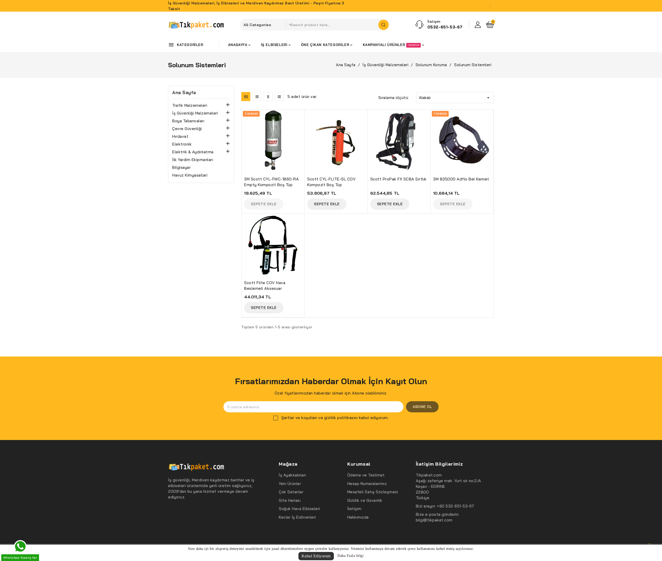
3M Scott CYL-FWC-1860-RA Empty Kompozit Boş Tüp (271, 182)
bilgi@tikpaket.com (434, 520)
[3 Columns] (257, 96)
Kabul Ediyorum (316, 556)
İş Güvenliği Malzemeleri (195, 113)
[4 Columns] (246, 96)
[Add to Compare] (302, 126)
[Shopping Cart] (490, 24)
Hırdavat (180, 136)
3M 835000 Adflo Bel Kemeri (461, 179)
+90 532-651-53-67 (455, 506)
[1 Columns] (279, 96)
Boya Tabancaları (188, 120)
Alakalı (455, 98)
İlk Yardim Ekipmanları (192, 159)
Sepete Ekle (327, 204)
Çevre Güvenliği (187, 128)
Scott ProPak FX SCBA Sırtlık (398, 179)
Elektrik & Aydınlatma (193, 151)
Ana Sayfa (184, 92)
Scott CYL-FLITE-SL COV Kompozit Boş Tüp (331, 182)
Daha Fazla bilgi (350, 556)
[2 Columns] (268, 96)
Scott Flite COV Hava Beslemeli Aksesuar (264, 285)
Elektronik (182, 144)
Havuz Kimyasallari (189, 175)
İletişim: (434, 21)
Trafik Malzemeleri (189, 105)
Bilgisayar (181, 167)
